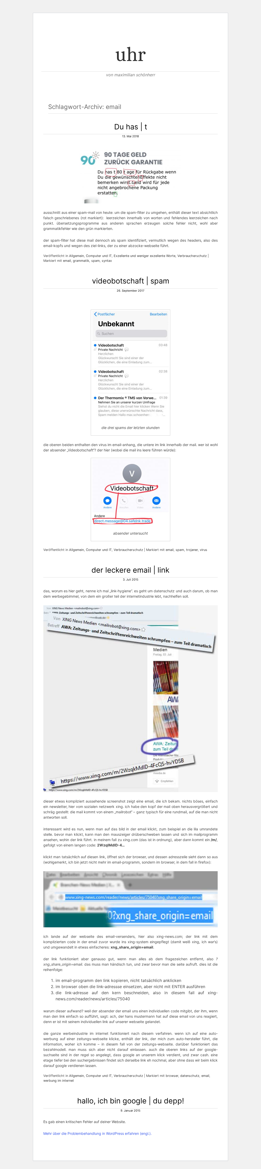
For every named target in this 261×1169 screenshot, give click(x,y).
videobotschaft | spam (130, 280)
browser (172, 1076)
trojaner (192, 550)
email (67, 261)
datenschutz (189, 1076)
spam (95, 261)
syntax (107, 261)
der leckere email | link (130, 569)
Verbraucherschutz (192, 256)
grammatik (81, 261)
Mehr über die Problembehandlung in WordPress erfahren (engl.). (97, 1133)
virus (203, 550)
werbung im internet (58, 1080)
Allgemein (76, 256)
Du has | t (130, 126)
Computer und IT (99, 256)
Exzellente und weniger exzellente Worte (144, 256)
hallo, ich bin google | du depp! (130, 1100)
